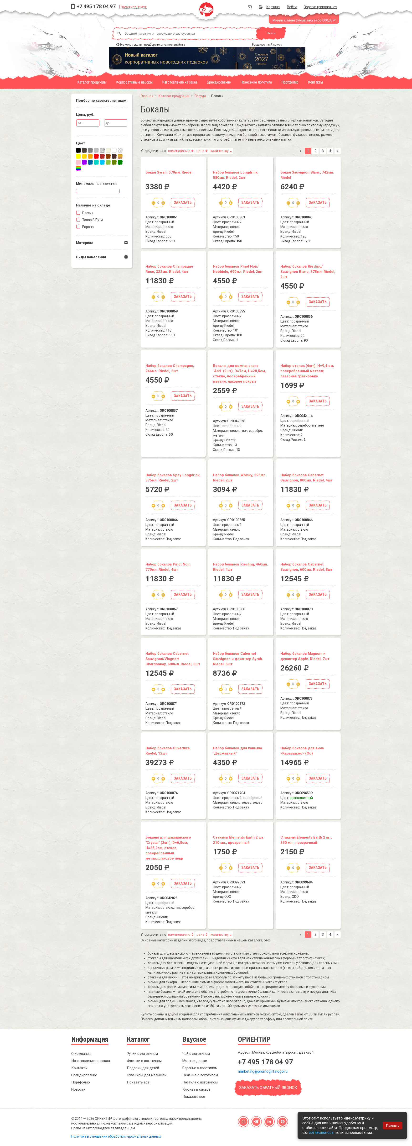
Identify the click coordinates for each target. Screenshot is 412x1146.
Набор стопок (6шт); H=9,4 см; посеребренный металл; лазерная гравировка (307, 371)
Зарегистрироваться (320, 6)
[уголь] (84, 150)
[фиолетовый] (84, 162)
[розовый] (78, 162)
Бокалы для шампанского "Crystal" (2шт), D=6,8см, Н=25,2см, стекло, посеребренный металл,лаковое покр (168, 848)
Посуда (200, 96)
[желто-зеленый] (108, 162)
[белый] (114, 150)
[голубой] (102, 162)
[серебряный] (96, 150)
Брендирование (219, 82)
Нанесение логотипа (256, 82)
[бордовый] (102, 156)
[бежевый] (108, 150)
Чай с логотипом (196, 1053)
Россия (87, 213)
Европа (88, 227)
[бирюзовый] (96, 162)
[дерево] (120, 156)
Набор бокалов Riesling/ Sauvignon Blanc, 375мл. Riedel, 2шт (307, 271)
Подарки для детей (143, 1068)
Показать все (138, 1082)
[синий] (90, 162)
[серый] (90, 150)
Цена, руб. (85, 114)
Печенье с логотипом (200, 1075)
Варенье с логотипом (199, 1068)
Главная (147, 96)
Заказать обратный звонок (268, 1087)
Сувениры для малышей (146, 1075)
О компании (81, 1053)
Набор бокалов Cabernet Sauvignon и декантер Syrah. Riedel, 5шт (238, 658)
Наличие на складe (93, 205)
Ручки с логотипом (142, 1053)
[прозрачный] (120, 150)
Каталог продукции (92, 82)
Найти (271, 33)
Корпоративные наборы (134, 82)
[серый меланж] (102, 150)
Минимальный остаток (96, 184)
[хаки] (114, 162)
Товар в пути (92, 220)
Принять (392, 1125)
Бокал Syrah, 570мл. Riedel (168, 172)
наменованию (179, 151)
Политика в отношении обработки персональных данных (116, 1136)
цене (200, 151)
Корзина (273, 6)
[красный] (96, 156)
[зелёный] (120, 162)
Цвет (80, 143)
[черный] (78, 150)
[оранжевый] (90, 156)
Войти (292, 6)
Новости (78, 1089)
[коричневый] (108, 156)
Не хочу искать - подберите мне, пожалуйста (152, 44)
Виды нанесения (91, 257)
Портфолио (290, 82)
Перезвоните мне (133, 6)
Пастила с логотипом (200, 1082)
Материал (84, 243)
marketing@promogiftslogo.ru (263, 1071)
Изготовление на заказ (179, 82)
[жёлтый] (78, 156)
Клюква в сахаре (196, 1089)
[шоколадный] (114, 156)
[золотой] (84, 156)
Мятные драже (194, 1061)
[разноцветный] (78, 168)
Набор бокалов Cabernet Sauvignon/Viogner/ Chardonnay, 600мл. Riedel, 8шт (172, 658)
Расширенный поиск (267, 44)
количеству (220, 151)
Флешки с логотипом (144, 1061)
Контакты (315, 82)
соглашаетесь (322, 1132)
